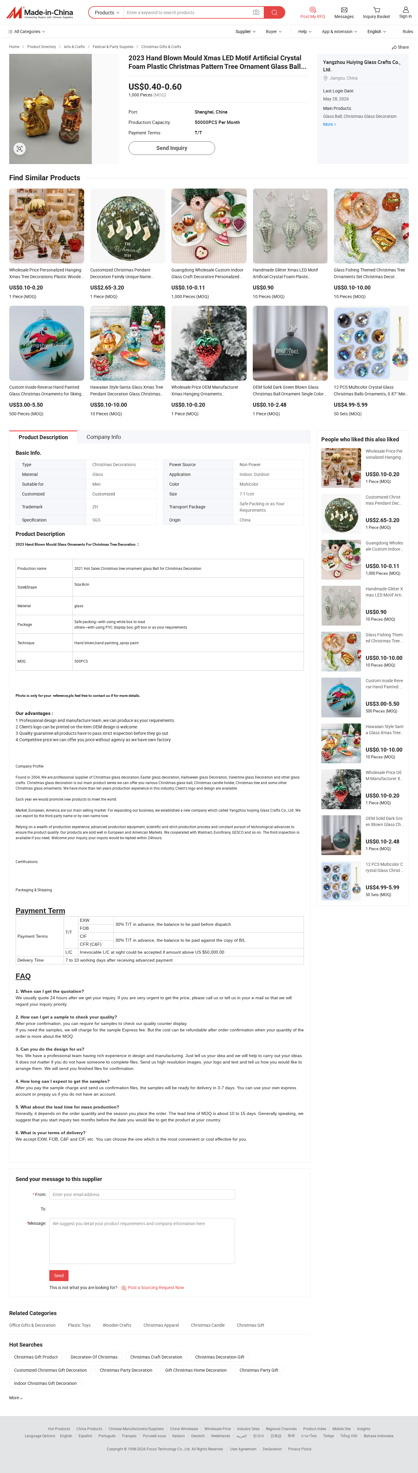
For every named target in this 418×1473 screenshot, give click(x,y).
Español (85, 1435)
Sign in (405, 16)
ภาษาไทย (309, 1435)
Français (129, 1435)
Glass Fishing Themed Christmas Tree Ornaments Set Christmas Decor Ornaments (385, 638)
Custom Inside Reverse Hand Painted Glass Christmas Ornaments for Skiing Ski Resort (384, 684)
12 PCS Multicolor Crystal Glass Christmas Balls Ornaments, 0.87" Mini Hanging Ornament (385, 867)
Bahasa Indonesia (379, 1435)
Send (59, 1275)
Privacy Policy (300, 1448)
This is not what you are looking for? (83, 1287)
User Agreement (243, 1448)
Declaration (272, 1448)
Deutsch (198, 1435)
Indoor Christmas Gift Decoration (45, 1383)
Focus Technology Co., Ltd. (169, 1448)
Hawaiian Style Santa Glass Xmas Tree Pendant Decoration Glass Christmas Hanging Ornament (385, 729)
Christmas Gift (250, 1325)
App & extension (337, 31)
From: (39, 1194)
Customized (103, 494)
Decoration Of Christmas (94, 1357)
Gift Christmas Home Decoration (196, 1370)
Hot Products (59, 1428)
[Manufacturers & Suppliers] (39, 12)
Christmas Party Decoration (126, 1370)
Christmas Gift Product (36, 1357)
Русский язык (154, 1435)
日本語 (276, 1435)
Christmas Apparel (161, 1325)
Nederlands (220, 1435)
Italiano (178, 1435)
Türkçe (328, 1435)
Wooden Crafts (117, 1325)
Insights (363, 1428)
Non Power (250, 464)
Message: (36, 1223)
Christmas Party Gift (259, 1370)
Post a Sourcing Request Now (152, 1287)
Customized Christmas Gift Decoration (50, 1370)
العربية (242, 1435)
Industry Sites (248, 1428)
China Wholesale (184, 1428)
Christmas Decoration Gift (219, 1357)
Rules (408, 31)
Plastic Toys (79, 1325)
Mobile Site (342, 1428)
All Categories (27, 31)
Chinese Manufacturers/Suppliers (136, 1428)
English (66, 1435)
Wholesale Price (217, 1428)
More (328, 124)
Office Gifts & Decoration (32, 1325)
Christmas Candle (208, 1325)
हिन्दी (291, 1435)
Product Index (314, 1428)
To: (43, 1209)
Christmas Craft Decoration (156, 1357)
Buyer (271, 31)
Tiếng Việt (348, 1435)
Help (302, 31)
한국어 (258, 1435)
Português (107, 1435)
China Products (89, 1428)
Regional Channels (281, 1428)
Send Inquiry (171, 148)
